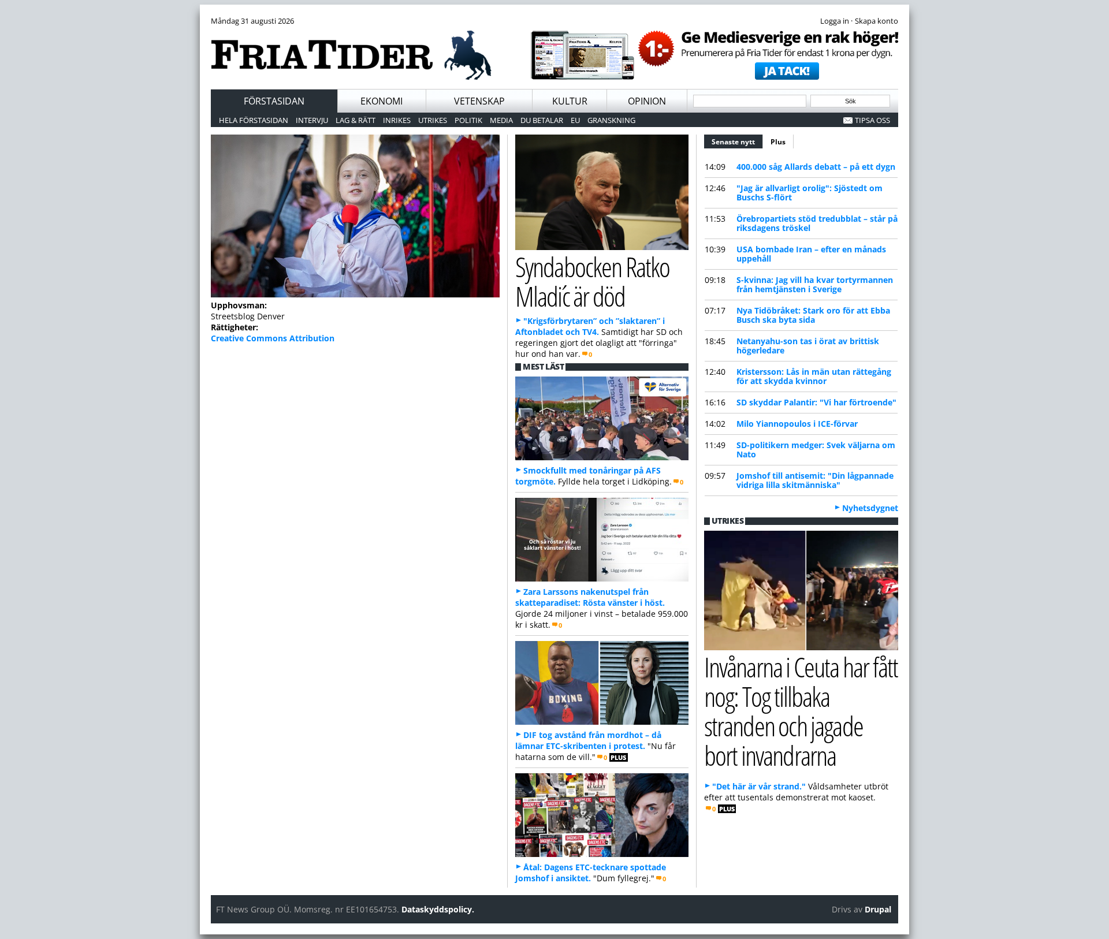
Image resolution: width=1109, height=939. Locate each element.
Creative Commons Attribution (272, 338)
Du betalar (541, 120)
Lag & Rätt (355, 120)
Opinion (647, 101)
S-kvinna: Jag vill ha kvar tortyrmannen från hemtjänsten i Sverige (814, 284)
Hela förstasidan (253, 120)
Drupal (878, 909)
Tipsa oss (872, 120)
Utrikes (432, 120)
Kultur (569, 101)
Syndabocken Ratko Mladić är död (592, 281)
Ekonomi (381, 101)
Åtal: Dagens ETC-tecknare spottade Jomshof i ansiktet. (590, 873)
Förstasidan (274, 101)
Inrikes (397, 120)
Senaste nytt (737, 141)
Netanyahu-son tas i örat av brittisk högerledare (807, 346)
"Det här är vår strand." (759, 786)
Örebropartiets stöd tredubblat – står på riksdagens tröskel (817, 223)
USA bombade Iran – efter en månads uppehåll (811, 254)
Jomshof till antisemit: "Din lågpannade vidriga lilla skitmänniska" (815, 480)
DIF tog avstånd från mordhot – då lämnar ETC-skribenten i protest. (588, 740)
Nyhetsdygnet (870, 507)
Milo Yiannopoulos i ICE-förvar (797, 423)
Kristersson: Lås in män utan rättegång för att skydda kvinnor (813, 376)
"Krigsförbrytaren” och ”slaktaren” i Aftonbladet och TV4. (590, 326)
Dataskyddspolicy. (437, 909)
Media (501, 120)
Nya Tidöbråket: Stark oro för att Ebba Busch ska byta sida (813, 315)
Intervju (312, 120)
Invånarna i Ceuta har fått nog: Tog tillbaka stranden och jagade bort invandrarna (801, 710)
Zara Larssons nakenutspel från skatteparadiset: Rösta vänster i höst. (590, 597)
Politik (468, 120)
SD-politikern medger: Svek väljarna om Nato (815, 449)
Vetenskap (479, 101)
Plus (778, 141)
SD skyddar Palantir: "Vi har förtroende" (816, 402)
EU (575, 120)
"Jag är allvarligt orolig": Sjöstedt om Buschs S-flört (809, 192)
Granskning (611, 120)
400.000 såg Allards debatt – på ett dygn (815, 166)
